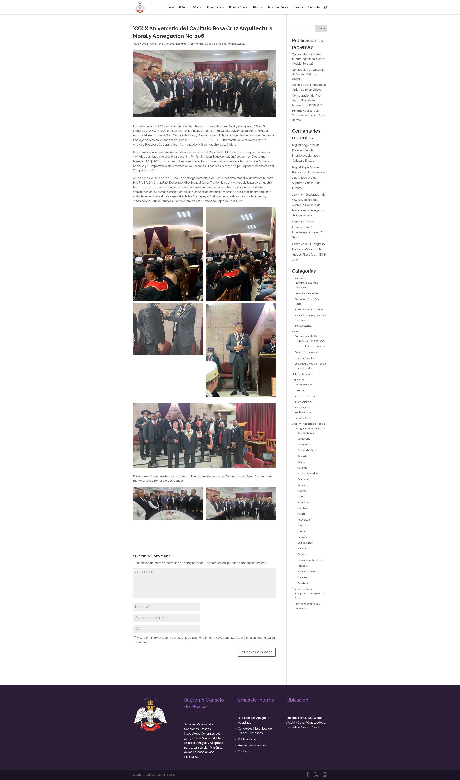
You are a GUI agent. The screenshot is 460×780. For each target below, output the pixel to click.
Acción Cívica (305, 368)
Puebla (301, 531)
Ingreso (298, 7)
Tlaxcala (302, 565)
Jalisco (301, 496)
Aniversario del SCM (306, 336)
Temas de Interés (302, 589)
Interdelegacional (305, 396)
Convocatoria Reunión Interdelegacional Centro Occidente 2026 (308, 59)
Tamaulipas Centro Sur (310, 560)
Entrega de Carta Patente (309, 309)
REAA (181, 7)
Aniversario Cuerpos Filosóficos (169, 43)
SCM (196, 7)
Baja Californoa (306, 433)
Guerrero (302, 485)
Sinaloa (301, 548)
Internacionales (303, 402)
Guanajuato (303, 479)
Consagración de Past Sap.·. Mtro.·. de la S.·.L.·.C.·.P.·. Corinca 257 (307, 100)
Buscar (321, 28)
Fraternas (300, 390)
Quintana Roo (305, 542)
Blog (256, 7)
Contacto (314, 7)
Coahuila (302, 456)
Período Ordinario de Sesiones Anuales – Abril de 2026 (308, 115)
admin (296, 194)
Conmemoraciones (306, 352)
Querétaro (303, 537)
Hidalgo (301, 490)
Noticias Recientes (302, 374)
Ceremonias (196, 43)
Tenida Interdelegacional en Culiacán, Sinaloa (306, 155)
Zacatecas (303, 583)
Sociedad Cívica (277, 7)
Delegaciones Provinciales (310, 428)
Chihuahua (303, 444)
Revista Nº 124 (303, 412)
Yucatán (302, 577)
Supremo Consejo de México (308, 423)
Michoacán (303, 502)
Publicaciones (247, 739)
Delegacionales (304, 384)
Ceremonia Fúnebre (306, 293)
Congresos (214, 7)
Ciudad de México (215, 43)
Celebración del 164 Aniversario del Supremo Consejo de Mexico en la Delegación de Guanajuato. (309, 205)
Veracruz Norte (306, 571)
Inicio (170, 7)
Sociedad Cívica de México (310, 363)
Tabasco (302, 554)
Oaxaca (301, 525)
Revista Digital (239, 7)
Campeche (303, 438)
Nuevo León (304, 519)
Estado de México (307, 473)
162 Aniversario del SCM (311, 340)
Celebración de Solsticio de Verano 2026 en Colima (308, 74)
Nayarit (301, 513)
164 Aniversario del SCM (311, 346)
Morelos (302, 508)
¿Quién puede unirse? (252, 745)
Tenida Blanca (236, 43)
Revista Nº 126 (303, 418)
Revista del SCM (301, 407)
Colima (301, 462)
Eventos (296, 331)
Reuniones (298, 380)
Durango (302, 467)
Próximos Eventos (304, 358)
